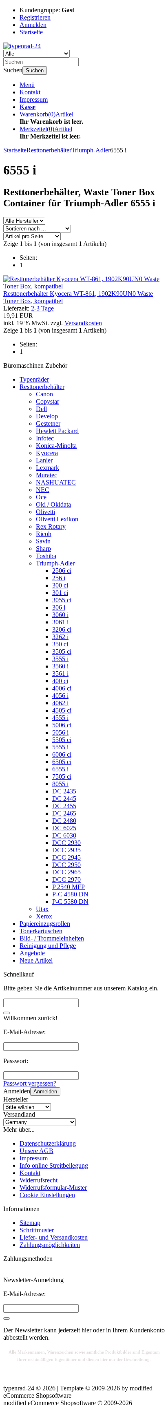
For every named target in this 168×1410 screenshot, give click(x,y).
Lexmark (47, 467)
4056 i (60, 695)
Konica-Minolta (56, 445)
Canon (44, 394)
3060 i (60, 614)
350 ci (60, 644)
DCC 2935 (66, 850)
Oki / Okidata (53, 504)
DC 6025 (64, 828)
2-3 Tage (42, 308)
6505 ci (61, 761)
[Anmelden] (6, 1318)
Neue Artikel (36, 960)
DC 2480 (64, 820)
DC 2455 (64, 805)
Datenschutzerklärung (48, 1143)
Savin (43, 541)
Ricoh (43, 533)
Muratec (46, 474)
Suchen (35, 70)
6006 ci (61, 754)
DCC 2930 (66, 842)
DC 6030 (64, 835)
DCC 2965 (66, 872)
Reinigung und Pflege (48, 945)
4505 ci (61, 710)
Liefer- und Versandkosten (54, 1237)
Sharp (43, 548)
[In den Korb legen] (6, 1013)
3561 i (60, 673)
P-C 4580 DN (70, 894)
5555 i (60, 747)
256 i (58, 577)
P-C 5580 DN (70, 901)
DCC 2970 (66, 879)
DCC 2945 (66, 857)
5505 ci (61, 739)
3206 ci (61, 629)
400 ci (60, 680)
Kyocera (47, 452)
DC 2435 (64, 791)
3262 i (60, 636)
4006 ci (61, 688)
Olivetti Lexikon (57, 519)
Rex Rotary (51, 526)
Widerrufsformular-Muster (53, 1187)
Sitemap (30, 1222)
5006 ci (61, 725)
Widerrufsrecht (38, 1180)
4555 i (60, 717)
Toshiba (46, 555)
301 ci (60, 592)
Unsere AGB (36, 1150)
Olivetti (45, 511)
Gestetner (48, 423)
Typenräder (34, 379)
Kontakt (30, 92)
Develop (47, 416)
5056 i (60, 732)
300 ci (60, 585)
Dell (41, 408)
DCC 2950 (66, 864)
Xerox (44, 916)
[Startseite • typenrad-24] (22, 45)
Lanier (44, 460)
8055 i (60, 783)
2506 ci (61, 570)
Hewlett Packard (57, 430)
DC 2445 (64, 798)
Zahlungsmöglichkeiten (50, 1244)
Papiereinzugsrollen (45, 923)
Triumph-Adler (55, 563)
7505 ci (61, 776)
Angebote (32, 953)
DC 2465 (64, 813)
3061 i (60, 622)
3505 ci (61, 651)
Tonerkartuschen (41, 930)
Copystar (47, 401)
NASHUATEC (56, 482)
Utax (42, 908)
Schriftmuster (37, 1230)
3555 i (60, 658)
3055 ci (61, 600)
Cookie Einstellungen (47, 1194)
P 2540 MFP (68, 886)
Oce (41, 497)
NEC (42, 489)
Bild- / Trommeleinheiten (52, 938)
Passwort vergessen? (29, 1083)
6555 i (60, 769)
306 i (58, 607)
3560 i (60, 666)
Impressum (34, 99)
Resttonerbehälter (42, 386)
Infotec (45, 438)
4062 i (60, 702)
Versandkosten (83, 323)
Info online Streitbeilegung (54, 1165)
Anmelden (45, 1091)
